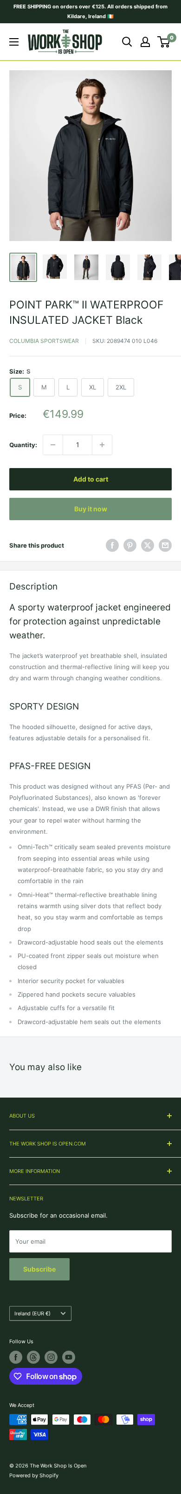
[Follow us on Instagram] (51, 1357)
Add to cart (90, 479)
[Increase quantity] (102, 445)
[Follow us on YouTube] (68, 1357)
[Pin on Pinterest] (129, 545)
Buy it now (90, 509)
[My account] (145, 42)
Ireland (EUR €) (32, 1313)
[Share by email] (165, 545)
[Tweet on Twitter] (147, 545)
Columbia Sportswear (44, 340)
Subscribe (39, 1269)
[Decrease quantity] (53, 445)
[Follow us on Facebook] (15, 1357)
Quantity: (23, 445)
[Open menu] (14, 42)
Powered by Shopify (33, 1475)
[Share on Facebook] (112, 545)
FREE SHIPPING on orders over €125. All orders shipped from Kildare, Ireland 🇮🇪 (90, 11)
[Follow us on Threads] (33, 1357)
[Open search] (127, 42)
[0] (164, 41)
